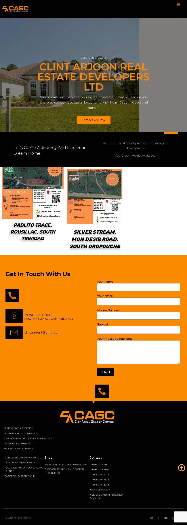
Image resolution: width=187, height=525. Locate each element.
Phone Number (108, 310)
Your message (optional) (115, 338)
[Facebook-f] (158, 518)
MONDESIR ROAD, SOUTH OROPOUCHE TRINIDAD (48, 317)
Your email (105, 296)
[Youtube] (166, 518)
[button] (178, 4)
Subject (102, 324)
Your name (105, 281)
